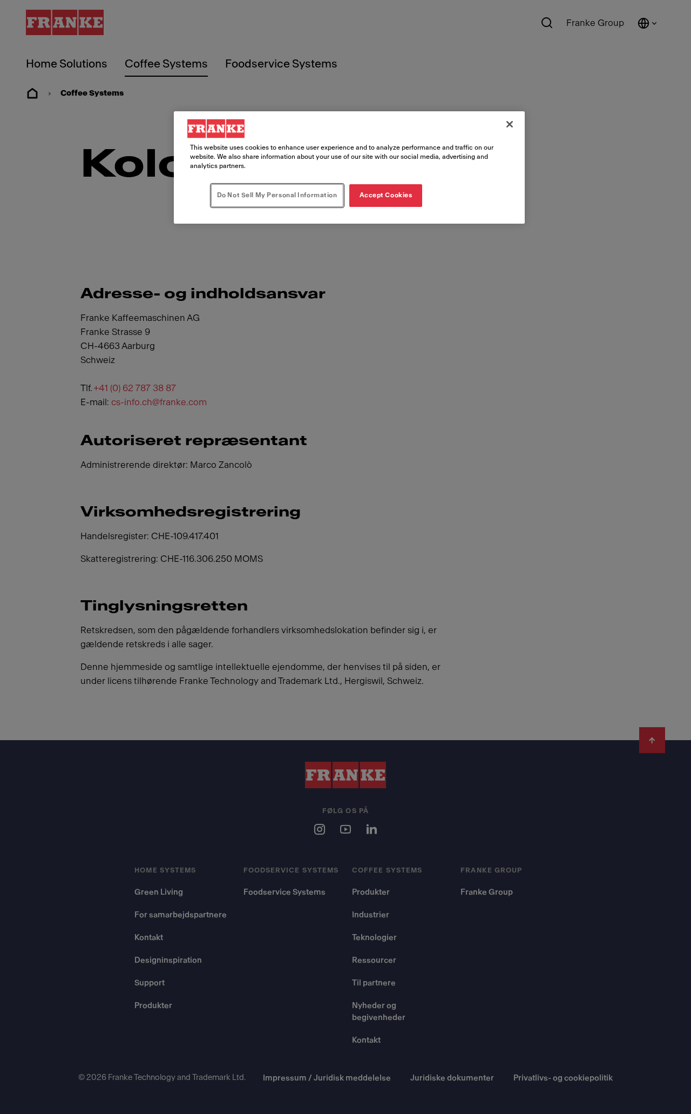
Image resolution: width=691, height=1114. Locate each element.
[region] (349, 167)
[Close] (509, 124)
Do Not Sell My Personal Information (277, 195)
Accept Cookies (386, 195)
